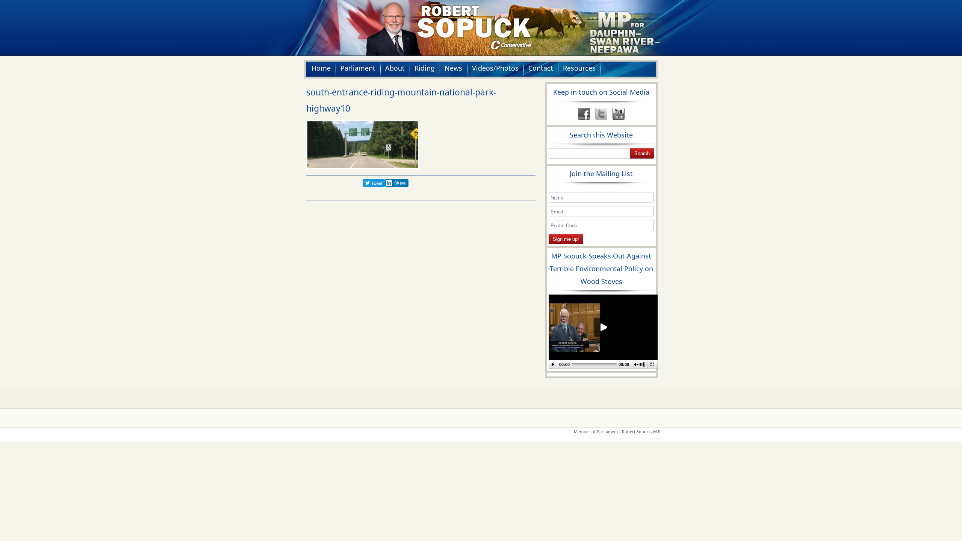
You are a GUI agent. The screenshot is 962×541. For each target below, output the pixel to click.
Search (642, 153)
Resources (579, 68)
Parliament (357, 68)
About (395, 68)
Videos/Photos (495, 68)
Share (400, 183)
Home (321, 68)
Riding (424, 68)
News (453, 68)
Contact (540, 68)
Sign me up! (566, 238)
